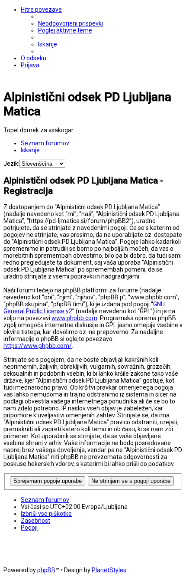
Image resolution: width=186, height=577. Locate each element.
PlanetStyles (109, 570)
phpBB (46, 570)
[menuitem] (70, 23)
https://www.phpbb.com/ (37, 345)
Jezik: (11, 163)
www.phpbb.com (74, 318)
